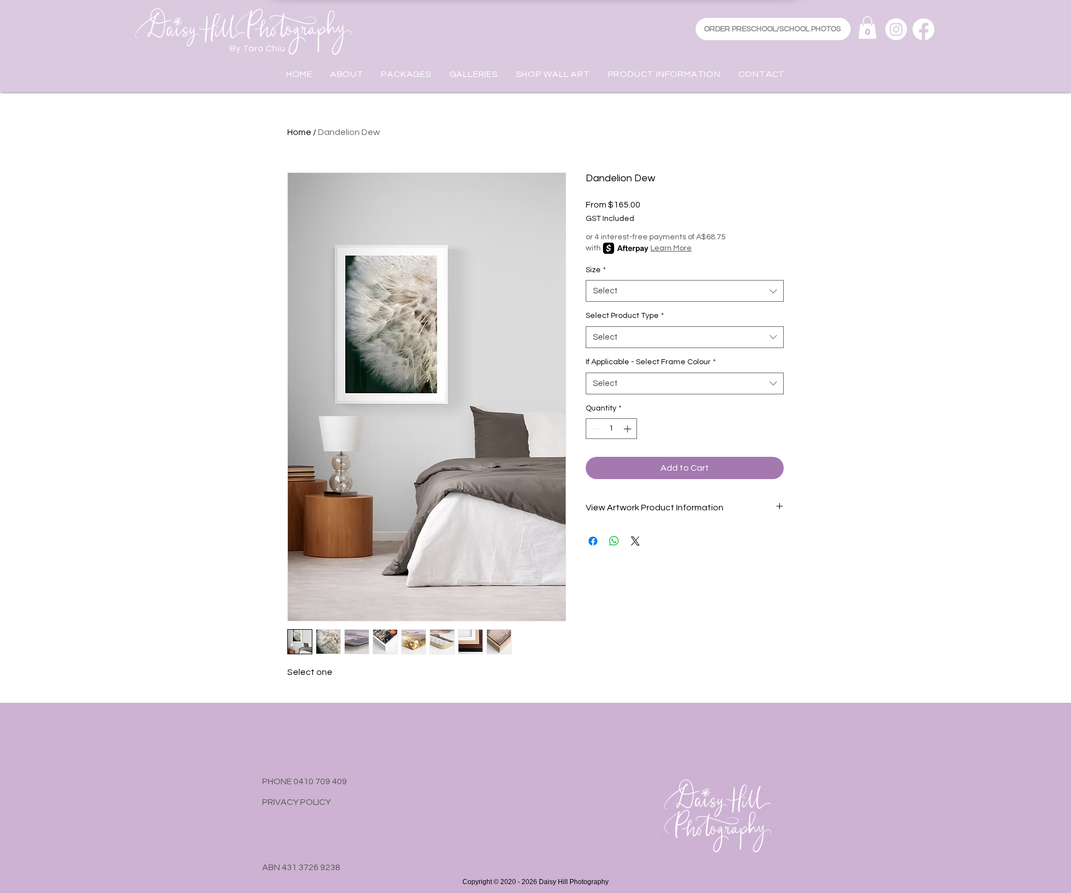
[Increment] (628, 428)
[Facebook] (923, 29)
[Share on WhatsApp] (614, 541)
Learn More (671, 248)
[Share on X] (635, 541)
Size (596, 270)
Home (299, 132)
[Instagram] (896, 29)
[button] (867, 27)
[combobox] (685, 291)
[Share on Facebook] (593, 541)
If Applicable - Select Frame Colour (651, 362)
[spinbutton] (611, 428)
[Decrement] (594, 428)
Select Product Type (625, 316)
